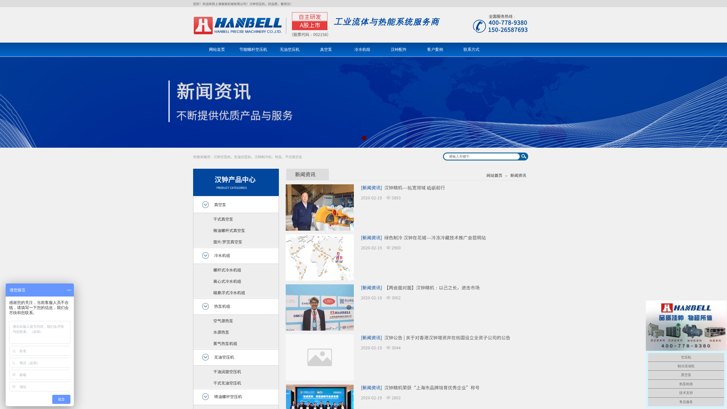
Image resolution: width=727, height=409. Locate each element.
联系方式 (471, 49)
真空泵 (326, 49)
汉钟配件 (399, 49)
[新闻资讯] (371, 187)
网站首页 (217, 49)
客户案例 (435, 49)
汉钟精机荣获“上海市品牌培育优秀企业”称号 (432, 387)
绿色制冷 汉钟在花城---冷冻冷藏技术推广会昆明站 (435, 237)
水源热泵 (221, 332)
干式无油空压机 (227, 383)
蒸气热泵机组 (225, 343)
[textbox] (482, 156)
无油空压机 (290, 49)
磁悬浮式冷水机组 (229, 292)
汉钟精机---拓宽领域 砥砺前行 (414, 187)
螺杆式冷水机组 (227, 270)
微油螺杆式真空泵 (229, 230)
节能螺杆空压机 (253, 49)
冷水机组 (362, 49)
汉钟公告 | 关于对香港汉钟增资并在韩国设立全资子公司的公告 (447, 337)
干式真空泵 (223, 219)
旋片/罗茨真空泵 (227, 242)
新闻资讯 (518, 175)
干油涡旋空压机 (227, 371)
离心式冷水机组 (227, 281)
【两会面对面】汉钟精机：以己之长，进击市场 (432, 287)
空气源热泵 (223, 321)
